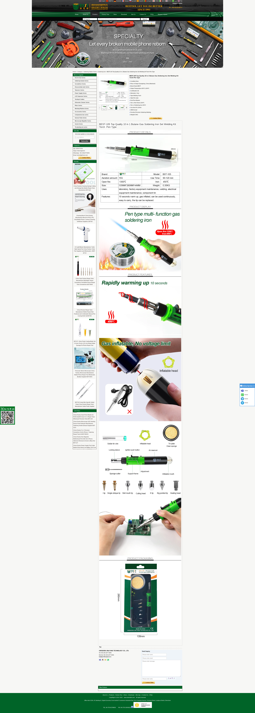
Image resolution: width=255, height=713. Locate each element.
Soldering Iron (102, 71)
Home (76, 14)
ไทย (181, 1)
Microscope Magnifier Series (83, 121)
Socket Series (79, 124)
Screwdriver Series (80, 84)
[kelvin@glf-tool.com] (105, 660)
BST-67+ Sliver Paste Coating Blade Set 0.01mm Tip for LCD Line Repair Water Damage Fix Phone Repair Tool (85, 343)
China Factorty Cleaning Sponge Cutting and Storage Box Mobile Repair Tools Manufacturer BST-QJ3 (85, 188)
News (115, 14)
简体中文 (111, 1)
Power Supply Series (81, 93)
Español (141, 1)
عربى (176, 1)
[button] (220, 46)
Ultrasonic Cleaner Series (82, 102)
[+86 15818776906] (108, 660)
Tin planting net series (81, 127)
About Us (85, 14)
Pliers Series (78, 105)
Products (95, 14)
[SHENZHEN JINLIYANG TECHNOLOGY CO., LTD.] (90, 9)
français (127, 1)
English (104, 1)
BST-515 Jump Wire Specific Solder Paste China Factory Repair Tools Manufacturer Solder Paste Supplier (84, 404)
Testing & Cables (79, 99)
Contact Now (84, 157)
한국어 (170, 1)
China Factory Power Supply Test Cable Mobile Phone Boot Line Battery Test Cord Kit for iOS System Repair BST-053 (84, 440)
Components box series (81, 114)
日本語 (157, 1)
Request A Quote (177, 3)
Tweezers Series (79, 90)
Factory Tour (105, 14)
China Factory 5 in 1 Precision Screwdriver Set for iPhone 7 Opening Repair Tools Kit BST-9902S (83, 425)
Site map (138, 695)
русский (134, 1)
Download (124, 14)
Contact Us (143, 14)
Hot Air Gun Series (80, 77)
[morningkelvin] (100, 660)
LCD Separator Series (81, 96)
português (149, 1)
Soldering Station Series (90, 71)
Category (79, 71)
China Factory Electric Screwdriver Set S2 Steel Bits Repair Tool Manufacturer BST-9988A (84, 447)
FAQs (151, 14)
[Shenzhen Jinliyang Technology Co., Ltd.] (138, 70)
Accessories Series (80, 111)
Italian (163, 1)
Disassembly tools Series (82, 87)
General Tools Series (81, 118)
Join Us (133, 14)
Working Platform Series (82, 108)
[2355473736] (103, 660)
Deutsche (119, 1)
